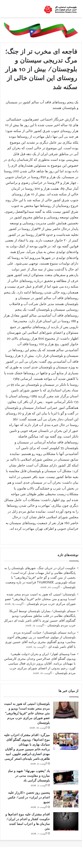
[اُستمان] (60, 8)
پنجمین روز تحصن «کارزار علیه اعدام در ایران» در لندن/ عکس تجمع (29, 797)
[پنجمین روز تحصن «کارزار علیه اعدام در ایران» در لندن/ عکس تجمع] (65, 798)
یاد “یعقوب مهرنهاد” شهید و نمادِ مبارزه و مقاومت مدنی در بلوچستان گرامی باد (29, 776)
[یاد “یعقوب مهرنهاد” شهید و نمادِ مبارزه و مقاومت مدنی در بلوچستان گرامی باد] (65, 777)
